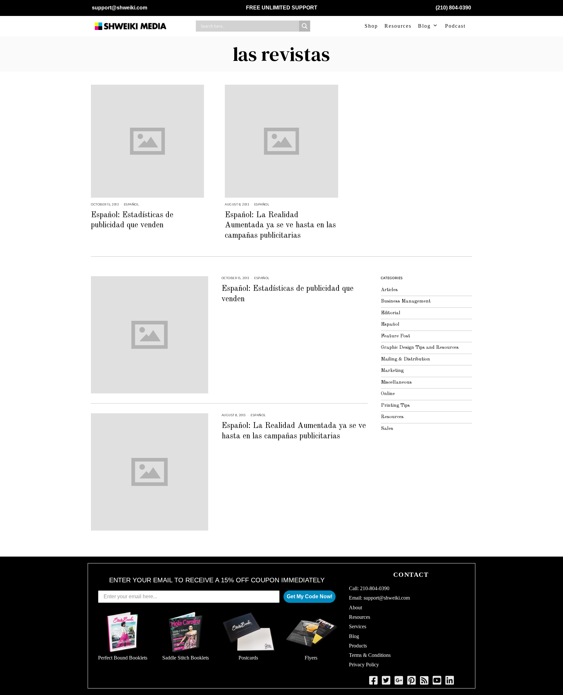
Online (388, 393)
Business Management (406, 301)
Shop (371, 26)
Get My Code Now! (309, 596)
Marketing (392, 370)
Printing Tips (395, 405)
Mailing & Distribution (405, 359)
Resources (397, 26)
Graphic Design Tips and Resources (420, 347)
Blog (424, 26)
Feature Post (395, 336)
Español (131, 204)
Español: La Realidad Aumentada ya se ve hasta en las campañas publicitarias (280, 225)
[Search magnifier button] (304, 26)
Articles (389, 290)
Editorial (390, 313)
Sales (387, 428)
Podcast (455, 26)
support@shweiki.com (119, 7)
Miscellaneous (396, 382)
